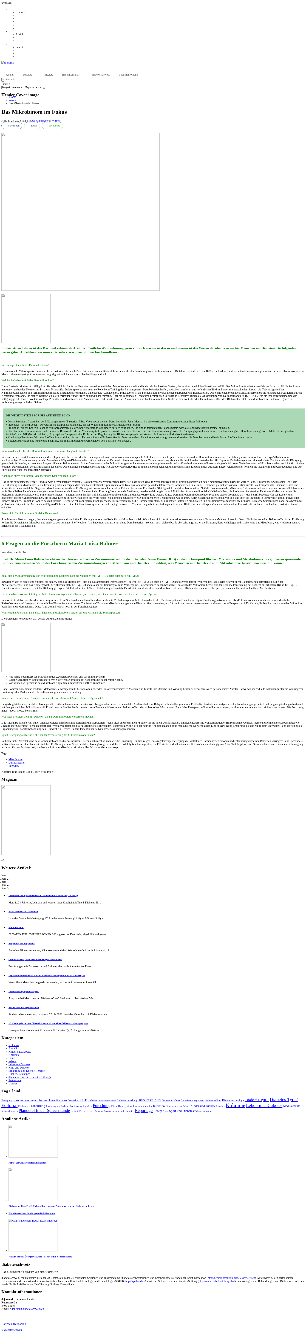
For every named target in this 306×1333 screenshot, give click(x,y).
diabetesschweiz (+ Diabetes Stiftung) (29, 1077)
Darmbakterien (16, 762)
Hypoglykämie (125, 1106)
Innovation (138, 1106)
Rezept (157, 1111)
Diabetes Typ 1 (257, 1100)
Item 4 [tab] (4, 884)
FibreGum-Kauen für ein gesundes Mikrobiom (31, 1213)
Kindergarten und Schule (178, 1106)
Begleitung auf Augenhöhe (21, 943)
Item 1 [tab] (4, 875)
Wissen (12, 100)
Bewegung (6, 1100)
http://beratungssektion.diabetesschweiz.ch (231, 1277)
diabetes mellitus (213, 1100)
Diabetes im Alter (149, 1100)
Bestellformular (70, 74)
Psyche (82, 1111)
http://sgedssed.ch (135, 1281)
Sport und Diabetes (181, 1111)
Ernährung (38, 1106)
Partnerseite (14, 1080)
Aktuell (10, 74)
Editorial (9, 1105)
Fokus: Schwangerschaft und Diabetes (27, 1162)
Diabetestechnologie (233, 1100)
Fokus (11, 1058)
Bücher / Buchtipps (19, 1073)
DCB (83, 1100)
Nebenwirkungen (9, 1111)
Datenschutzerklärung (13, 1323)
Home (12, 96)
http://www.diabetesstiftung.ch (216, 1281)
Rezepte (27, 74)
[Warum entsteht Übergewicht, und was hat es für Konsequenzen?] (33, 1250)
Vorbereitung (199, 1111)
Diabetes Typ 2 (284, 1099)
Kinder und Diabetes (203, 1106)
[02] (26, 854)
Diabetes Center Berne (107, 1100)
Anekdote (13, 1054)
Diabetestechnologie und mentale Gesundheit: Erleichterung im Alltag (43, 895)
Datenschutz (74, 1100)
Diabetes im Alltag (127, 1100)
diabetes (92, 1100)
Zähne (209, 1111)
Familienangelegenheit (81, 1106)
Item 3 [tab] (4, 881)
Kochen (221, 1106)
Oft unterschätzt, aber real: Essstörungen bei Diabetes (35, 959)
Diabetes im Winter (171, 1100)
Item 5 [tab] (4, 888)
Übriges (12, 1083)
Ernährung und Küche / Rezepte (26, 1070)
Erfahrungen (24, 1106)
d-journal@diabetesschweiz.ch (27, 1308)
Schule (165, 1111)
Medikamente (291, 1106)
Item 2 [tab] (4, 878)
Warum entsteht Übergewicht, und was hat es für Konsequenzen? (40, 1256)
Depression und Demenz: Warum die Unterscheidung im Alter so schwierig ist (46, 975)
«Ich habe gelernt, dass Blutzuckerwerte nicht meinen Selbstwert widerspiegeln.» (48, 1023)
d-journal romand (128, 74)
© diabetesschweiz (11, 1329)
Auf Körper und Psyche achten (23, 1007)
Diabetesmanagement (192, 1100)
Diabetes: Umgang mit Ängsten (23, 991)
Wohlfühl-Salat (16, 927)
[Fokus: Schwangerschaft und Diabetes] (33, 1156)
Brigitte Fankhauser (38, 120)
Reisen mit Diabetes (103, 1111)
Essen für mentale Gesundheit (23, 911)
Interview (13, 765)
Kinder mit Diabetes (19, 1051)
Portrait (75, 1111)
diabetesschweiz (101, 74)
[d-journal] (7, 62)
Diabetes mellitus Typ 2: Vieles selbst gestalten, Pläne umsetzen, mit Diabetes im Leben (51, 1206)
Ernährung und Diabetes (57, 1106)
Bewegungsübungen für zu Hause (34, 1100)
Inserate (48, 74)
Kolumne (13, 1045)
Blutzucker (61, 1100)
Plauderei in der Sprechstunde (44, 1110)
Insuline (148, 1106)
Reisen (90, 1111)
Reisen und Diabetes (123, 1111)
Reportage (144, 1110)
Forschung (101, 1105)
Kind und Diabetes (19, 1067)
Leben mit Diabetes (19, 1064)
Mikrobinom (15, 759)
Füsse (114, 1106)
